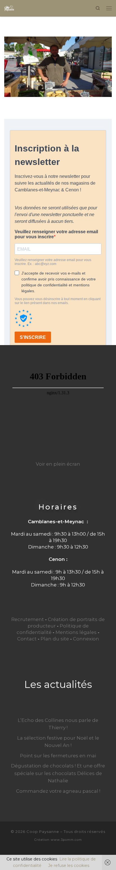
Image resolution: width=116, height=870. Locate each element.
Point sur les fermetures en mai (58, 755)
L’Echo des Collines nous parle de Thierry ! (58, 723)
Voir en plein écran (58, 464)
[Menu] (109, 8)
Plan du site (55, 639)
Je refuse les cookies (68, 865)
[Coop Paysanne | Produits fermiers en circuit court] (9, 7)
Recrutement (27, 619)
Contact (27, 639)
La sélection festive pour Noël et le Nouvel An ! (58, 741)
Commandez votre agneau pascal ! (58, 791)
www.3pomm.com (66, 840)
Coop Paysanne (42, 831)
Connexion (86, 639)
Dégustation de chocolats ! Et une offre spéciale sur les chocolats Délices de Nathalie (58, 773)
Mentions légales (76, 632)
